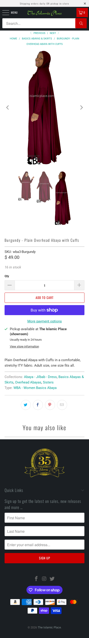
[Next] (81, 108)
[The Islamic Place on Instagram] (44, 580)
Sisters (48, 384)
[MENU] (3, 12)
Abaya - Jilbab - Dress (40, 378)
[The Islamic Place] (44, 13)
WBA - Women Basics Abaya (35, 389)
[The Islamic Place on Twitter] (52, 580)
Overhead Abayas (28, 384)
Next (53, 33)
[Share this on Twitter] (26, 406)
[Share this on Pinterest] (50, 406)
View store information (24, 348)
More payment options (44, 323)
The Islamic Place (49, 629)
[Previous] (8, 108)
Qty (7, 277)
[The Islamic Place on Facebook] (36, 580)
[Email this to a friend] (62, 406)
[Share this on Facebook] (38, 406)
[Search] (81, 23)
